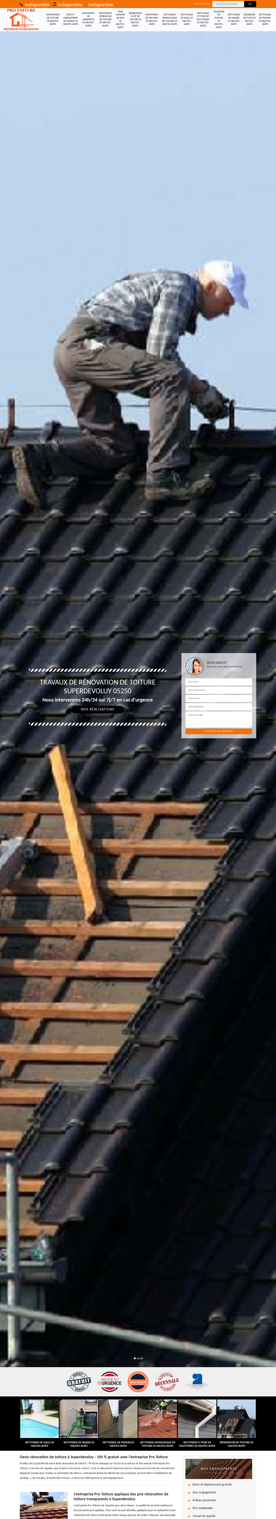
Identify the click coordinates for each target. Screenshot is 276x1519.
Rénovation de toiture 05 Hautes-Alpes (53, 19)
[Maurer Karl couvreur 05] (21, 19)
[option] (138, 759)
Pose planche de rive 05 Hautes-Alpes (120, 20)
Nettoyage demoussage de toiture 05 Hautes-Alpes (169, 19)
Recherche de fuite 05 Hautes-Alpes (249, 19)
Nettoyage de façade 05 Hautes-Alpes (234, 19)
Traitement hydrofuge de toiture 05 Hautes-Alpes (105, 19)
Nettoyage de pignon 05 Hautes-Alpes (265, 19)
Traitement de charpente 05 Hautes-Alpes (88, 19)
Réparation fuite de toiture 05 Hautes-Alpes (135, 19)
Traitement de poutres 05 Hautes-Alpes (151, 19)
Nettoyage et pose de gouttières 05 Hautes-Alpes (203, 19)
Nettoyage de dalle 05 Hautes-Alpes (187, 19)
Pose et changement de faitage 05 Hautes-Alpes (70, 19)
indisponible (37, 5)
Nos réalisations (97, 709)
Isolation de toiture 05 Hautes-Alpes (219, 20)
